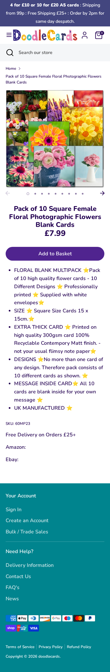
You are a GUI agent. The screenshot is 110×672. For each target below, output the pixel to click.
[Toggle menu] (6, 35)
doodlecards (49, 656)
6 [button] (62, 194)
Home (11, 68)
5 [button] (55, 194)
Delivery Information (30, 565)
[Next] (102, 193)
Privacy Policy (51, 647)
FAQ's (12, 587)
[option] (55, 139)
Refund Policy (79, 647)
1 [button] (28, 193)
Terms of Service (20, 647)
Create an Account (27, 520)
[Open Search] (9, 52)
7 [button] (69, 194)
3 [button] (42, 194)
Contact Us (18, 576)
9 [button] (82, 194)
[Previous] (7, 193)
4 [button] (49, 194)
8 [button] (76, 194)
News (12, 598)
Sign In (13, 509)
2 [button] (35, 194)
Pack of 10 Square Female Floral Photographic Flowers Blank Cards (54, 79)
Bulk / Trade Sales (27, 531)
